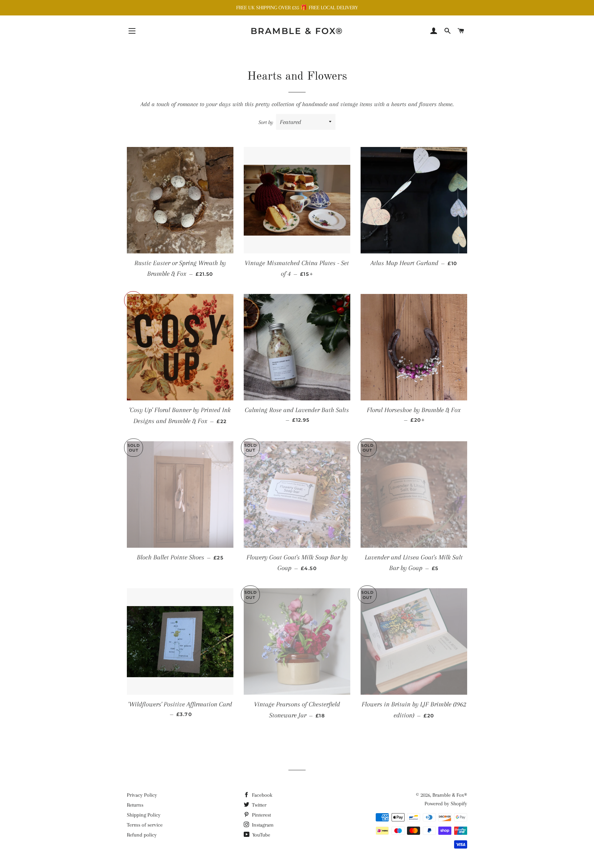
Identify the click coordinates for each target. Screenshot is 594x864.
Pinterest (261, 815)
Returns (135, 805)
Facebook (261, 795)
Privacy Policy (142, 795)
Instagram (262, 825)
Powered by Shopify (446, 803)
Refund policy (142, 835)
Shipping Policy (144, 815)
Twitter (258, 805)
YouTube (260, 835)
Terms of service (145, 825)
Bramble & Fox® (297, 31)
